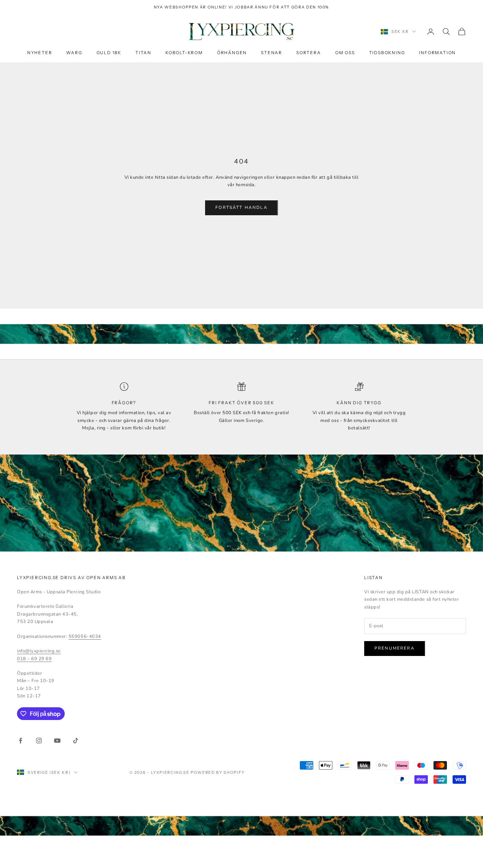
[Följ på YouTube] (57, 740)
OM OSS (345, 52)
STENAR (271, 52)
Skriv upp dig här (404, 829)
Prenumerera (394, 648)
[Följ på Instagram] (38, 740)
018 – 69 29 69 (34, 659)
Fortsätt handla (241, 207)
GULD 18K (109, 52)
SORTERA (308, 52)
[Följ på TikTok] (75, 740)
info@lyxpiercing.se (39, 651)
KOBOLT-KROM (184, 52)
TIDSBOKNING (387, 52)
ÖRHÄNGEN (232, 52)
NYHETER (39, 52)
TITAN (143, 52)
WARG (74, 52)
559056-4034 (85, 636)
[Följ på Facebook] (20, 740)
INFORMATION (437, 52)
